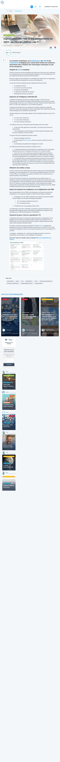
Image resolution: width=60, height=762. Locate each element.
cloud (20, 70)
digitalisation (36, 61)
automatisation (27, 140)
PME (44, 61)
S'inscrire (9, 364)
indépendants (14, 63)
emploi (41, 225)
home (10, 11)
